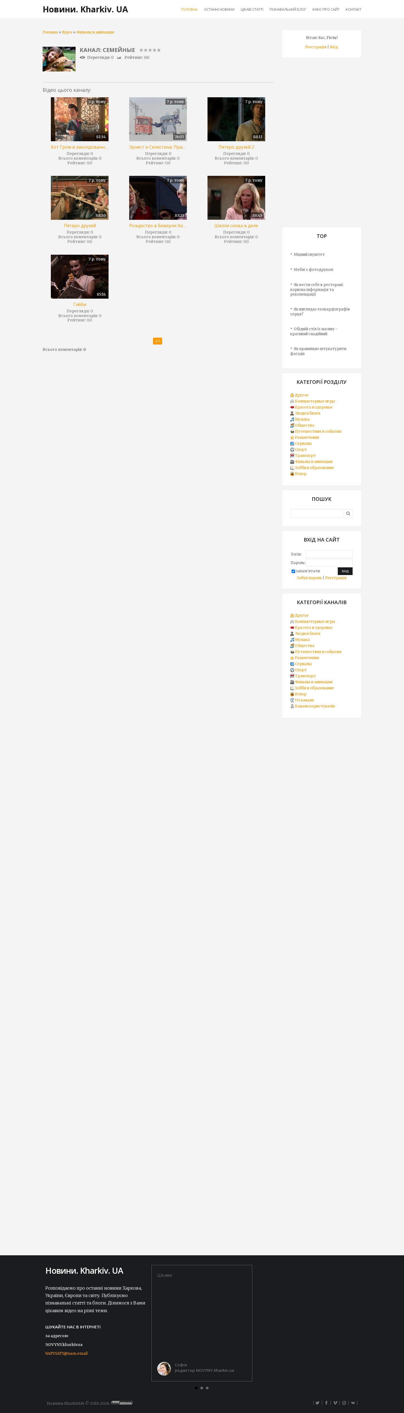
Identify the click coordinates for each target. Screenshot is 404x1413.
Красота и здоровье (314, 407)
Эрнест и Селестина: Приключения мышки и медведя (158, 147)
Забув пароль (309, 578)
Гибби (79, 304)
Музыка (302, 419)
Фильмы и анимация (95, 32)
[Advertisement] (321, 144)
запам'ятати (308, 571)
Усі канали (304, 700)
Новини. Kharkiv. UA (85, 9)
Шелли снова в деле (236, 226)
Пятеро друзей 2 (236, 147)
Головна (50, 32)
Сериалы (303, 443)
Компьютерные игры (315, 401)
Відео (67, 32)
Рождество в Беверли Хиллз (158, 226)
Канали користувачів (315, 706)
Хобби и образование (314, 467)
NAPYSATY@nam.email (66, 1353)
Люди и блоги (307, 413)
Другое (302, 395)
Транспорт (305, 455)
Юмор (300, 473)
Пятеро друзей (80, 226)
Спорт (301, 449)
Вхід (334, 47)
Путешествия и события (318, 431)
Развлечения (307, 437)
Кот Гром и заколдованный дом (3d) (80, 147)
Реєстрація (315, 47)
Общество (304, 425)
